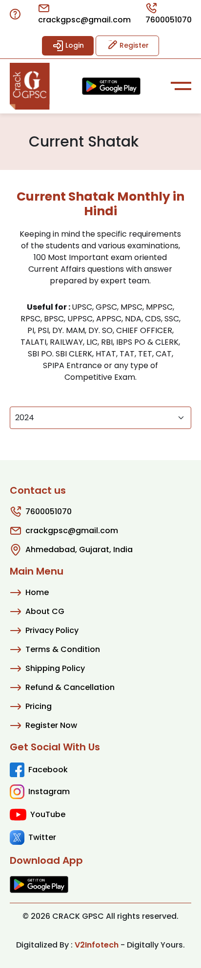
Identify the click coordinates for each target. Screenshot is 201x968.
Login (73, 45)
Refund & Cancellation (70, 687)
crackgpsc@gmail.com (84, 19)
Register (133, 45)
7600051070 (168, 19)
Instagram (49, 791)
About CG (44, 611)
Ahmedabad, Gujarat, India (79, 549)
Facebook (48, 769)
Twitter (42, 837)
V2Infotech (97, 944)
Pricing (38, 706)
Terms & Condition (62, 649)
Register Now (51, 725)
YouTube (47, 814)
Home (37, 592)
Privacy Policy (52, 630)
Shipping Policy (55, 668)
